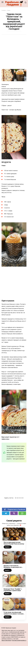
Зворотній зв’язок (6, 640)
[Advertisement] (14, 51)
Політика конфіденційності (19, 640)
